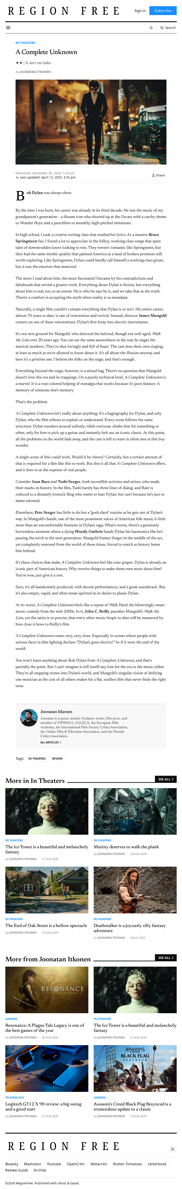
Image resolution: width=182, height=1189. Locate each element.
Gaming (11, 1019)
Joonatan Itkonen (35, 72)
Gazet (74, 1183)
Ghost (62, 1183)
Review (57, 758)
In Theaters (25, 43)
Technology (14, 1097)
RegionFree (24, 1183)
